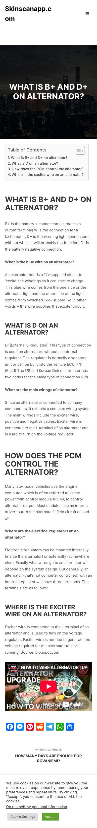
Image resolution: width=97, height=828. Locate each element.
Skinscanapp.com (28, 13)
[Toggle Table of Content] (78, 150)
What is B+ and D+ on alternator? (39, 157)
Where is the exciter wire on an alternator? (48, 174)
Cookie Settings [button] (22, 817)
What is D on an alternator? (35, 163)
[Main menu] (87, 13)
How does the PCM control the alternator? (47, 169)
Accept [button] (50, 817)
